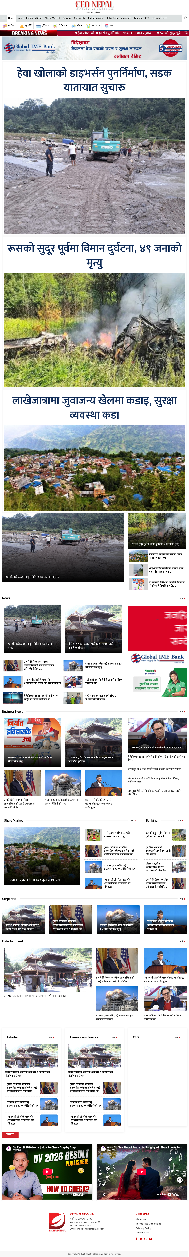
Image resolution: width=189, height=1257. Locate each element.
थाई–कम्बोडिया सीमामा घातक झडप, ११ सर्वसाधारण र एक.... (166, 570)
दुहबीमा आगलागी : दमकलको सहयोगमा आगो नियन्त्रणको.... (158, 851)
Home (11, 18)
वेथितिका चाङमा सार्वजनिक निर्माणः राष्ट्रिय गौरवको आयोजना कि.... (41, 698)
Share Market (52, 18)
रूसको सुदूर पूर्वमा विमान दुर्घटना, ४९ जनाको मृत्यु (94, 255)
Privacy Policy (144, 1228)
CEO (147, 18)
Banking (67, 18)
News (21, 18)
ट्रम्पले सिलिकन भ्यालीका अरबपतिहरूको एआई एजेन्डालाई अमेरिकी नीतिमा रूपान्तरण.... (22, 1087)
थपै (181, 941)
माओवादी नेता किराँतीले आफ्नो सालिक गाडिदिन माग (103, 681)
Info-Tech (112, 18)
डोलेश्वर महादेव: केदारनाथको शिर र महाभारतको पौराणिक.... (157, 867)
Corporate (80, 18)
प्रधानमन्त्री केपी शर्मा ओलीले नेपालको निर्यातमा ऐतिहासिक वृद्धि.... (167, 584)
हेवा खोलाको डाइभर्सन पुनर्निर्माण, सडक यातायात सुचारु (94, 80)
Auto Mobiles (159, 18)
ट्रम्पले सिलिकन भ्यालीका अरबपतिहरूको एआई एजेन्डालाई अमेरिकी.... (157, 883)
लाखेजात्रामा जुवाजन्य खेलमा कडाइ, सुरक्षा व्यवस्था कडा (94, 408)
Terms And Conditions (148, 1223)
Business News (34, 18)
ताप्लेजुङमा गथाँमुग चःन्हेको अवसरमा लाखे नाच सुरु (117, 835)
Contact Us (142, 1232)
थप (181, 598)
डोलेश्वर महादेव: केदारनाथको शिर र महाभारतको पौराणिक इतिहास (91, 646)
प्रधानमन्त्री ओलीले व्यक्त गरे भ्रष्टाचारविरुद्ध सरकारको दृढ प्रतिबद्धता (42, 681)
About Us (141, 1219)
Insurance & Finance (132, 18)
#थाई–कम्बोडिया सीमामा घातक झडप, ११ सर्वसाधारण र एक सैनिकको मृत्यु (117, 33)
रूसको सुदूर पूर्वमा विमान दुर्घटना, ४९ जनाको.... (158, 835)
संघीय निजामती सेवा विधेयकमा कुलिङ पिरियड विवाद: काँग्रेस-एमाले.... (154, 780)
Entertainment (96, 18)
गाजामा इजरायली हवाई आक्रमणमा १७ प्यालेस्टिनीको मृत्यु (103, 665)
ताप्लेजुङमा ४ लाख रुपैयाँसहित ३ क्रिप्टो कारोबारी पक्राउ (101, 698)
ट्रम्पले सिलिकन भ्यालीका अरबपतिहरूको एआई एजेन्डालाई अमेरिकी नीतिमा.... (39, 665)
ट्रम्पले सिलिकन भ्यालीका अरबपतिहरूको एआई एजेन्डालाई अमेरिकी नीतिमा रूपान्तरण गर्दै (119, 851)
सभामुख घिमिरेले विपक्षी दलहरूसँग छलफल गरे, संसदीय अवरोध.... (155, 792)
